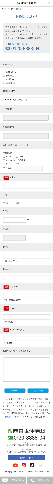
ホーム (4, 9)
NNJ (40, 465)
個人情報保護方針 (12, 416)
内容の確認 (38, 390)
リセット (15, 390)
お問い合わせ (26, 458)
